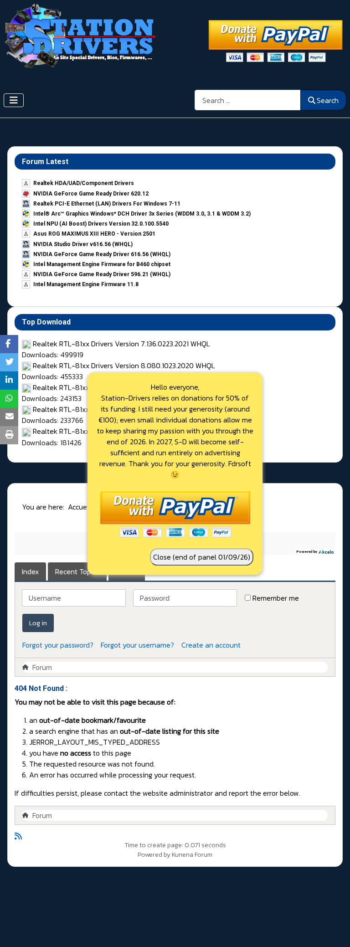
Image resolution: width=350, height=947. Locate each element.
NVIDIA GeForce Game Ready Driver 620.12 (91, 193)
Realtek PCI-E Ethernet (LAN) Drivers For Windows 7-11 (106, 204)
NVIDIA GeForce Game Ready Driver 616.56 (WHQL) (101, 254)
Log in (38, 623)
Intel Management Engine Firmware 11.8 (86, 284)
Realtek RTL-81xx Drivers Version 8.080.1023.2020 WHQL (124, 365)
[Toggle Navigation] (14, 100)
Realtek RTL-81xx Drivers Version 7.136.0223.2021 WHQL (121, 343)
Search (328, 100)
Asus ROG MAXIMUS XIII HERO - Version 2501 (94, 234)
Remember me (275, 597)
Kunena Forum (192, 855)
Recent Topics (77, 571)
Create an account (211, 644)
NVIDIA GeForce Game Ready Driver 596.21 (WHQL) (101, 274)
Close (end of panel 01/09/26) (201, 556)
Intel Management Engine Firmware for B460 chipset (101, 264)
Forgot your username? (137, 644)
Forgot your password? (57, 644)
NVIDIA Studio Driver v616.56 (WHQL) (83, 244)
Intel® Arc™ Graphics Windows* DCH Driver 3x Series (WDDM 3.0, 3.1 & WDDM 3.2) (142, 214)
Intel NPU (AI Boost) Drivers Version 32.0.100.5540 (101, 224)
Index (30, 571)
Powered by (154, 855)
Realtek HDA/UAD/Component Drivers (83, 183)
